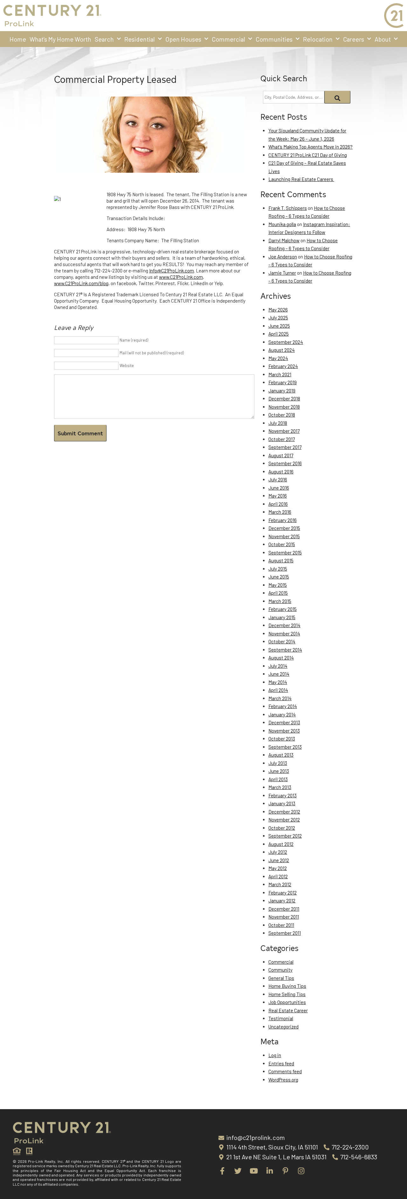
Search (104, 39)
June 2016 (278, 488)
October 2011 (281, 925)
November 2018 (284, 407)
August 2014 (281, 657)
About (383, 39)
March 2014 (280, 698)
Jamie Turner (282, 273)
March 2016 (279, 512)
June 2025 (279, 326)
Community (280, 970)
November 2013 (284, 730)
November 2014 (284, 633)
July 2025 (278, 317)
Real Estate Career (288, 1010)
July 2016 (277, 479)
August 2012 (280, 844)
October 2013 (281, 738)
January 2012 (281, 900)
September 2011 (284, 933)
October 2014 (281, 641)
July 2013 (277, 763)
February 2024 (283, 366)
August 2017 (280, 455)
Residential (139, 39)
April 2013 (278, 779)
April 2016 (278, 504)
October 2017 (281, 439)
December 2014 (284, 625)
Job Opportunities (287, 1002)
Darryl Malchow (284, 240)
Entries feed (281, 1063)
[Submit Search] (337, 97)
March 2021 (279, 374)
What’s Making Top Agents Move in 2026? (310, 147)
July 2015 (277, 569)
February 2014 (282, 706)
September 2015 (285, 552)
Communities (274, 39)
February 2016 (282, 520)
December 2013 (284, 722)
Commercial (228, 39)
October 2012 (281, 828)
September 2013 (285, 747)
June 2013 (278, 771)
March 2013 (279, 787)
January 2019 (281, 390)
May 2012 (277, 868)
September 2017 (284, 447)
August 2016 (280, 471)
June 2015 (278, 576)
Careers (353, 39)
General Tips (281, 978)
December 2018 (284, 398)
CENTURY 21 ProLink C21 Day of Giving (307, 155)
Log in (274, 1055)
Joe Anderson (282, 256)
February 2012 (282, 892)
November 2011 (283, 917)
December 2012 (284, 811)
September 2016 (285, 463)
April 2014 (278, 690)
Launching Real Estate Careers (301, 179)
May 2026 (278, 309)
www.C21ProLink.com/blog (81, 283)
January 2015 (281, 617)
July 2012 (277, 852)
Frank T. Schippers (287, 208)
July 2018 (277, 423)
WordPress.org (283, 1079)
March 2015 (279, 601)
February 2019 (282, 382)
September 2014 (285, 650)
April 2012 (278, 876)
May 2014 (277, 682)
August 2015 (280, 560)
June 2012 (278, 860)
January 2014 (282, 714)
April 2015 (278, 593)
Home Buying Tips (287, 986)
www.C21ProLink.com (181, 277)
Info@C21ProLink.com (171, 270)
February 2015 (282, 609)
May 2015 (277, 585)
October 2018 (281, 415)
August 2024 (281, 350)
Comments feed (285, 1071)
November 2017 (284, 431)
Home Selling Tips (287, 994)
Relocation (318, 39)
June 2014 (278, 674)
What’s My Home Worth (60, 39)
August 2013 (280, 755)
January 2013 (281, 803)
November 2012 (284, 819)
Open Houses (183, 39)
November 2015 (284, 536)
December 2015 (284, 528)
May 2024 (278, 358)
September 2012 (285, 836)
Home (18, 39)
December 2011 (283, 909)
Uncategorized (283, 1026)
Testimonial (280, 1018)
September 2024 (285, 342)
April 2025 (278, 334)
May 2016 (277, 496)
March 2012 (279, 884)
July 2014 (277, 666)
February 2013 (282, 795)
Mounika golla (282, 224)
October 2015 (281, 544)
